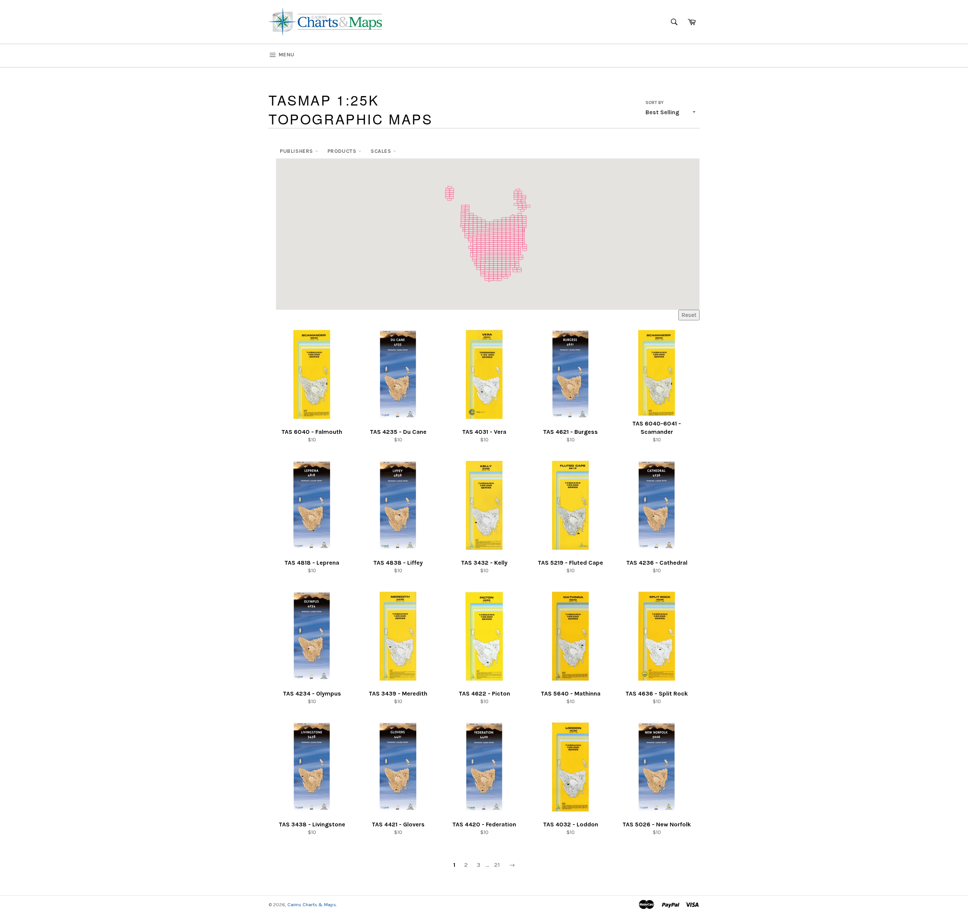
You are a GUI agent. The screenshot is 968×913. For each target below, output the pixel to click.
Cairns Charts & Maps (311, 904)
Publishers (297, 151)
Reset (689, 314)
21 (497, 864)
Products (342, 151)
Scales (382, 151)
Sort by (654, 102)
